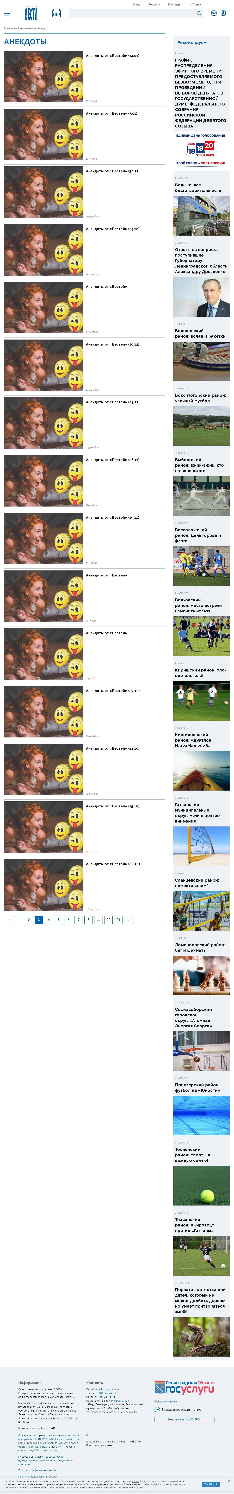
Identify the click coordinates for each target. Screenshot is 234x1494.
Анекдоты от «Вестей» (106, 287)
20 (108, 920)
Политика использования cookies (38, 1476)
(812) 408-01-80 (107, 1393)
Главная (8, 28)
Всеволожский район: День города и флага (198, 535)
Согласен (211, 1484)
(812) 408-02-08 (107, 1397)
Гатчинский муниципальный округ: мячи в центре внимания (197, 813)
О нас (136, 4)
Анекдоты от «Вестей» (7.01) (111, 113)
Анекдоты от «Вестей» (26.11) (112, 460)
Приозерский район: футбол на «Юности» (197, 1087)
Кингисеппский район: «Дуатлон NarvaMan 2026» (193, 740)
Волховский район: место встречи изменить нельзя (198, 605)
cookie (135, 1481)
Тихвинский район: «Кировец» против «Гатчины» (195, 1225)
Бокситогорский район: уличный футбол (200, 398)
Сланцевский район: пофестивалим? (197, 883)
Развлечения (25, 28)
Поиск (197, 4)
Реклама (154, 4)
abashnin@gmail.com (107, 1389)
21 (118, 920)
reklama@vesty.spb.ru (119, 1400)
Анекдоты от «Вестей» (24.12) (112, 229)
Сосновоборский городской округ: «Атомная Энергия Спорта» (193, 1017)
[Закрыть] (229, 1481)
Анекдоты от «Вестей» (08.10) (113, 864)
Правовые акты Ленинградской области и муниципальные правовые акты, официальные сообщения (45, 1460)
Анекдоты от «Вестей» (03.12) (113, 402)
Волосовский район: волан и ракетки (200, 333)
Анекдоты (43, 28)
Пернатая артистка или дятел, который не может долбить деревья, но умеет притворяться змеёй (201, 1300)
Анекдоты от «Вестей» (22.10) (113, 748)
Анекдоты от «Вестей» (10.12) (112, 344)
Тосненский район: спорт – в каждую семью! (192, 1155)
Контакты (174, 4)
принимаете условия (134, 1487)
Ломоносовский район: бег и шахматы (200, 947)
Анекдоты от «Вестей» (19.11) (112, 517)
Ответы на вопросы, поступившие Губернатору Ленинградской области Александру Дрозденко (201, 260)
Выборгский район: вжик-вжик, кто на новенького (199, 465)
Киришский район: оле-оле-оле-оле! (200, 673)
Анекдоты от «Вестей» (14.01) (112, 56)
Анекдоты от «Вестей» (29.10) (113, 691)
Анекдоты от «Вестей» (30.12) (113, 171)
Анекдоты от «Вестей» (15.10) (112, 806)
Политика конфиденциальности (37, 1470)
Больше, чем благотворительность (198, 187)
